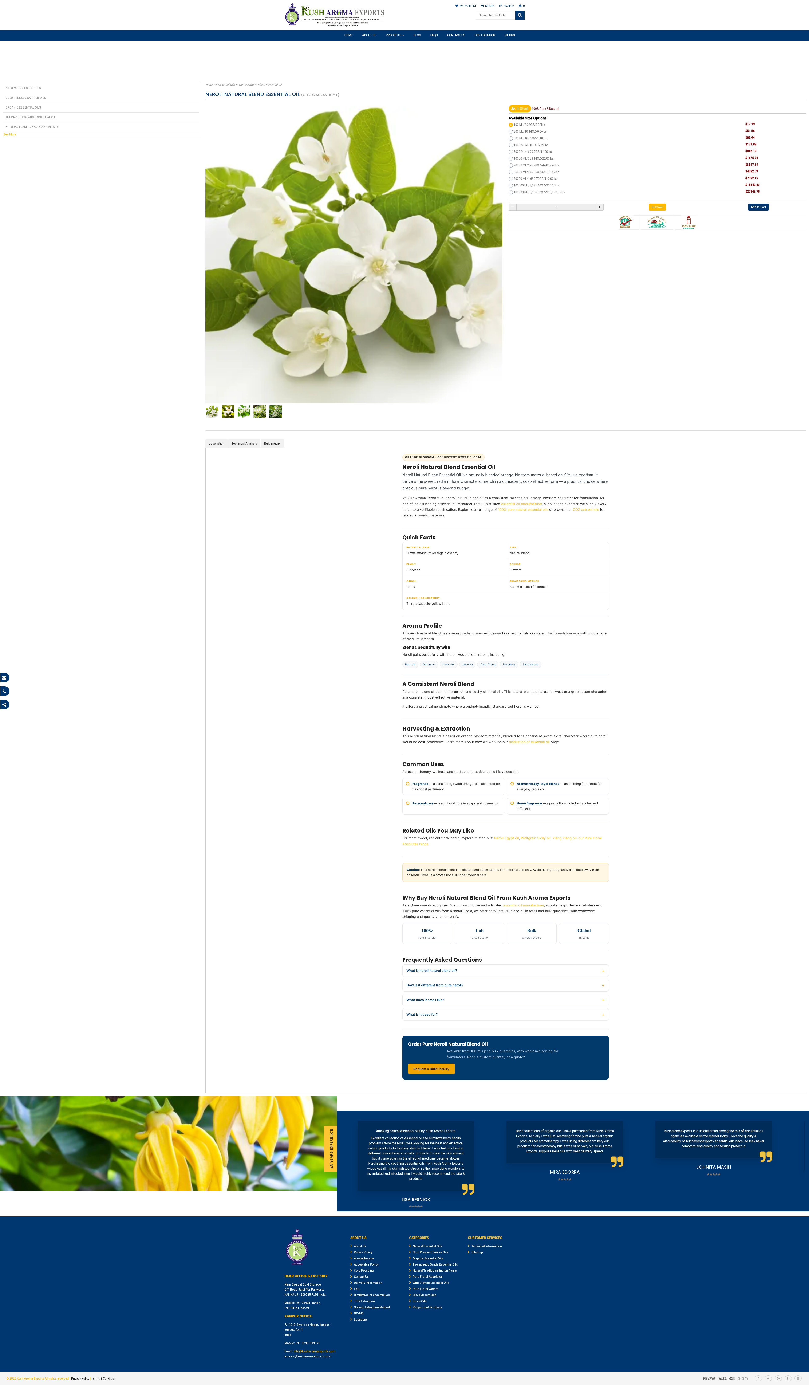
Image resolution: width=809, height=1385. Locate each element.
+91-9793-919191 (307, 1343)
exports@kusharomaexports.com (307, 1356)
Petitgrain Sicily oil (535, 838)
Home (348, 35)
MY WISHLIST (468, 5)
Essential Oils (226, 84)
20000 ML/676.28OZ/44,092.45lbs (536, 165)
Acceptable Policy (366, 1264)
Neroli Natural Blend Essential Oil (260, 84)
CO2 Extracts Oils (424, 1295)
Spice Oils (420, 1301)
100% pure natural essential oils (523, 509)
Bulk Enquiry (272, 443)
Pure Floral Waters (425, 1289)
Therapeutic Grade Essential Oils (31, 117)
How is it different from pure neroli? (434, 985)
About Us (369, 35)
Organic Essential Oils (23, 107)
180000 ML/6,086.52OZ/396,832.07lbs (539, 192)
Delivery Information (368, 1282)
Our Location (485, 35)
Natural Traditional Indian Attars (32, 127)
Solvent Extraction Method (372, 1307)
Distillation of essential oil (372, 1295)
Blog (417, 35)
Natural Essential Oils (23, 88)
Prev (346, 1161)
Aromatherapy (364, 1258)
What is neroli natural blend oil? (431, 970)
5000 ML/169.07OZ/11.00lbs (533, 151)
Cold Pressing (364, 1270)
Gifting (510, 35)
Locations (361, 1319)
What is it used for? (422, 1014)
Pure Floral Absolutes (428, 1276)
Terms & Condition (103, 1378)
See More (9, 134)
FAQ (356, 1289)
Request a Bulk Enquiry (431, 1069)
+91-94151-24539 (296, 1308)
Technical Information (486, 1246)
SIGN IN (489, 5)
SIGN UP (509, 5)
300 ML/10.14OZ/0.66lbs (530, 131)
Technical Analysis (244, 443)
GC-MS (359, 1313)
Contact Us (456, 35)
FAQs (434, 35)
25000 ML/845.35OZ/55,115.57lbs (536, 172)
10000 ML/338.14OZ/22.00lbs (533, 158)
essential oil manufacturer (521, 504)
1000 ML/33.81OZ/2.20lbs (531, 145)
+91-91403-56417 (307, 1303)
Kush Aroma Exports (30, 1378)
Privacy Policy (80, 1378)
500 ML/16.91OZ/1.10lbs (530, 138)
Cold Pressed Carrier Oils (25, 97)
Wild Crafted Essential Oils (431, 1282)
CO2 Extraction (364, 1301)
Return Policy (363, 1252)
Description (216, 443)
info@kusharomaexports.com (314, 1351)
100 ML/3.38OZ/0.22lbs (529, 124)
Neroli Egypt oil (506, 838)
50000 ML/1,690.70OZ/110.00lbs (535, 178)
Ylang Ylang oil (564, 838)
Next (799, 1161)
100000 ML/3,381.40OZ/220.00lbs (536, 185)
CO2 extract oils (586, 509)
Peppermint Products (427, 1307)
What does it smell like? (425, 1000)
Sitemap (477, 1252)
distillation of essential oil (529, 742)
